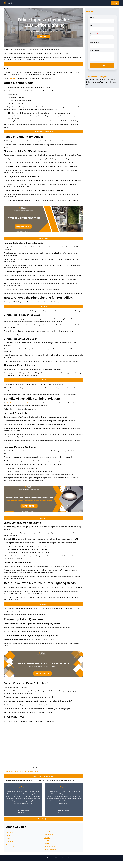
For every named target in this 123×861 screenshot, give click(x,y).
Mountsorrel (10, 847)
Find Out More (43, 238)
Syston (36, 771)
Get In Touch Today (43, 64)
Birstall (16, 771)
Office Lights (13, 78)
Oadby (21, 771)
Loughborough (49, 834)
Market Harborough (50, 849)
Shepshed (47, 840)
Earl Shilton (48, 832)
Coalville (47, 837)
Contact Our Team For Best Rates (43, 131)
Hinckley (47, 843)
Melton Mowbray (49, 846)
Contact (114, 3)
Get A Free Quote (43, 819)
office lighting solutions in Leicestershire (19, 403)
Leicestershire (8, 771)
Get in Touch (43, 306)
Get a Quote (42, 36)
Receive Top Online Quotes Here (43, 776)
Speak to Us (43, 518)
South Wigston (28, 771)
